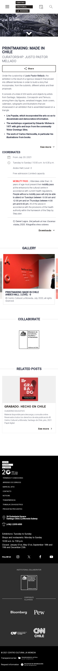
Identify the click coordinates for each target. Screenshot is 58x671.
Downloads (45, 230)
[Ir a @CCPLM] (17, 557)
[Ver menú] (7, 7)
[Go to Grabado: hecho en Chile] (29, 389)
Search (52, 14)
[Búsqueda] (51, 6)
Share (31, 69)
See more (43, 428)
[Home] (24, 7)
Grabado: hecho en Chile (25, 406)
